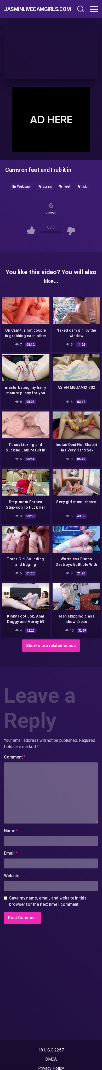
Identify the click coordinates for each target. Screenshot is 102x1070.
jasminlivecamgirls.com (32, 9)
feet (67, 186)
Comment (14, 757)
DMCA (51, 1059)
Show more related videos (51, 645)
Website (11, 875)
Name (11, 830)
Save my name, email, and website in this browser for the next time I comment (48, 901)
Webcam (23, 186)
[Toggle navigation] (94, 9)
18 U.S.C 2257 (51, 1050)
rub (84, 186)
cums (47, 186)
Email (10, 853)
